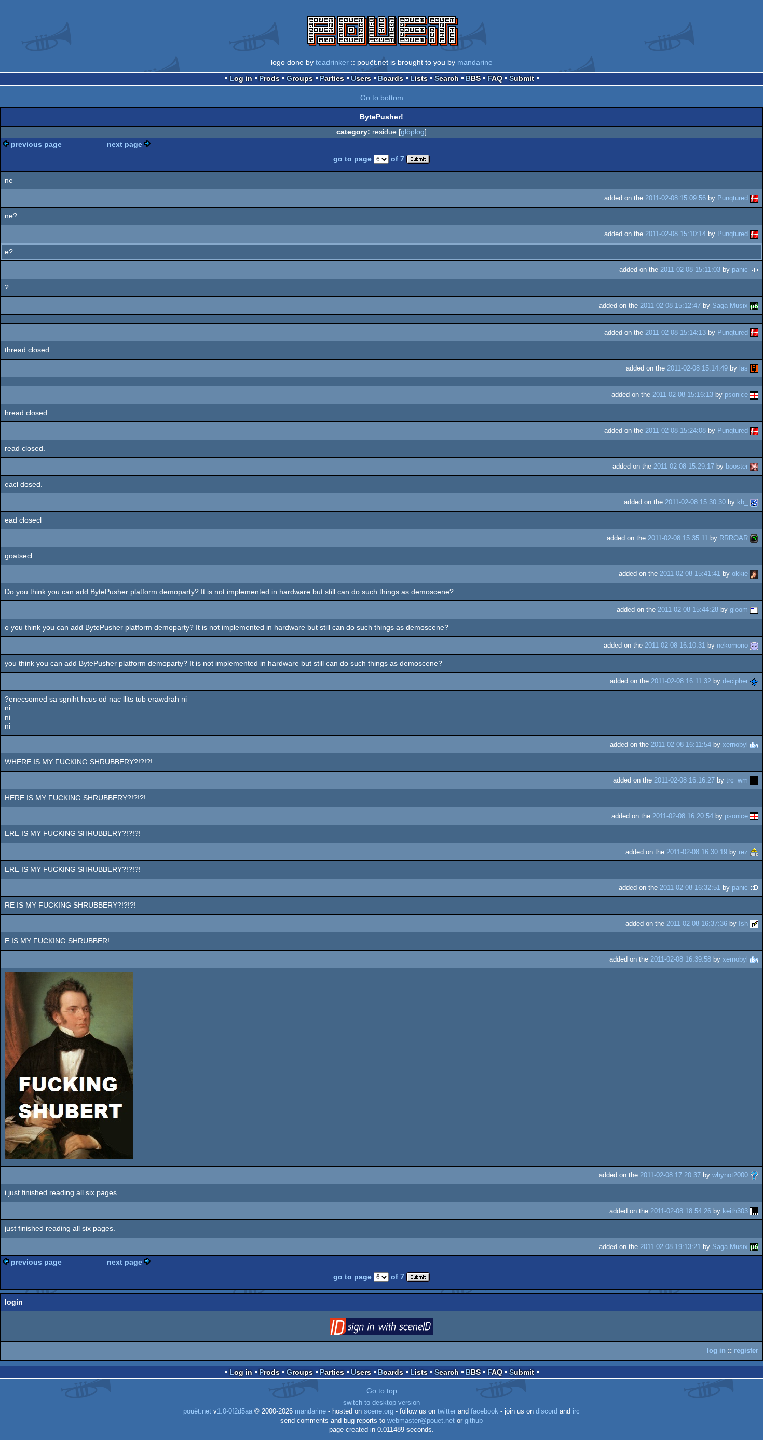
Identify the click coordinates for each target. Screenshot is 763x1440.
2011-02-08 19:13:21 (670, 1247)
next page (124, 144)
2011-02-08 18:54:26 (680, 1211)
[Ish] (754, 923)
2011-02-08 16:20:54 (682, 816)
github (474, 1420)
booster (737, 466)
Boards (390, 78)
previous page (36, 144)
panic (740, 269)
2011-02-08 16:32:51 (690, 888)
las (743, 368)
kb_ (742, 502)
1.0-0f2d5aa (234, 1411)
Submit (521, 78)
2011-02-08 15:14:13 (675, 332)
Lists (419, 78)
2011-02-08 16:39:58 (680, 959)
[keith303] (754, 1211)
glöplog (413, 132)
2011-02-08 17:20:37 (670, 1175)
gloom (739, 609)
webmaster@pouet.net (421, 1420)
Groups (300, 78)
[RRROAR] (754, 538)
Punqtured (732, 198)
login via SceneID (397, 1328)
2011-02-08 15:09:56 (675, 198)
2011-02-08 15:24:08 (675, 430)
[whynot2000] (754, 1175)
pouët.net (197, 1411)
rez (743, 852)
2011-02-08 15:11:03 (690, 269)
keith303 (735, 1211)
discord (546, 1411)
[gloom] (754, 609)
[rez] (754, 852)
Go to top (381, 1391)
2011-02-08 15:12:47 (670, 305)
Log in (240, 78)
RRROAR (733, 538)
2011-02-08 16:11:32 (681, 681)
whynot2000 (730, 1175)
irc (576, 1411)
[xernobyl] (754, 744)
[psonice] (754, 395)
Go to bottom (381, 97)
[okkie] (754, 574)
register (746, 1350)
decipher (735, 681)
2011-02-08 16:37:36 (696, 923)
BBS (473, 78)
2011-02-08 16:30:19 (696, 852)
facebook (484, 1411)
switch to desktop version (381, 1402)
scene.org (378, 1411)
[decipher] (754, 681)
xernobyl (735, 744)
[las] (754, 368)
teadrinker (332, 62)
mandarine (475, 62)
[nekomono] (754, 645)
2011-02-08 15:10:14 (675, 234)
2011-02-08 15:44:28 (688, 609)
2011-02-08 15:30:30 (695, 502)
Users (361, 78)
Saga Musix (730, 305)
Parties (332, 78)
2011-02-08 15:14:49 (697, 368)
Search (446, 78)
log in (716, 1350)
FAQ (494, 78)
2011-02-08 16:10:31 (675, 645)
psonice (736, 395)
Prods (269, 78)
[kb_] (754, 502)
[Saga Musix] (754, 305)
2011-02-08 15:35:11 (678, 538)
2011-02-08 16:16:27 (684, 780)
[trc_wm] (754, 780)
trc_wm (737, 780)
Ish (743, 923)
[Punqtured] (754, 198)
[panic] (754, 269)
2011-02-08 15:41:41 (690, 574)
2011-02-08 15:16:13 (682, 395)
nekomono (732, 645)
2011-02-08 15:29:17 (683, 466)
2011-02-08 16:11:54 (681, 744)
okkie (740, 574)
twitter (447, 1411)
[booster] (754, 466)
